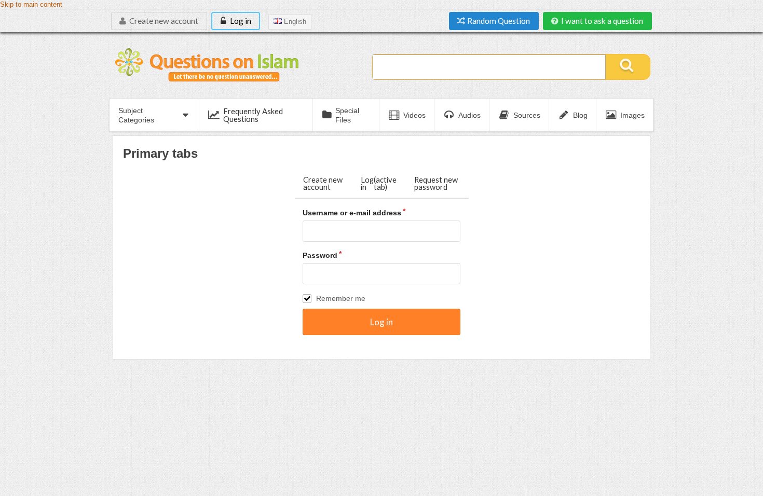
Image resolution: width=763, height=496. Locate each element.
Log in (239, 20)
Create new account (163, 20)
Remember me (340, 298)
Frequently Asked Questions (253, 114)
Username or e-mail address (352, 213)
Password (320, 255)
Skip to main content (31, 4)
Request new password (436, 183)
